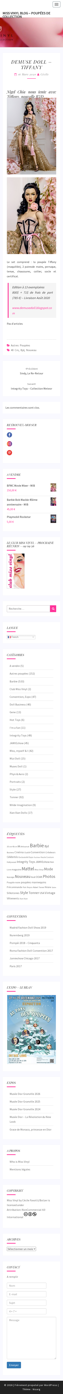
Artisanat (25, 846)
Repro (30, 887)
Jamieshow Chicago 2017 (25, 958)
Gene (13, 712)
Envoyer (14, 1365)
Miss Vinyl (39, 869)
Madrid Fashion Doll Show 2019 (28, 927)
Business (10, 852)
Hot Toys (15, 720)
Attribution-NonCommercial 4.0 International (26, 1213)
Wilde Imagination (21, 805)
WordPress (50, 1385)
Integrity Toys (18, 735)
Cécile (45, 74)
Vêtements (13, 898)
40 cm (15, 350)
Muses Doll (16, 766)
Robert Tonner (38, 887)
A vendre (15, 666)
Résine (48, 887)
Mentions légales (20, 1169)
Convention (38, 852)
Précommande (14, 887)
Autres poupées (20, 345)
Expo (31, 857)
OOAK (39, 877)
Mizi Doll (15, 758)
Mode (48, 869)
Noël (33, 877)
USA (42, 893)
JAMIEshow (16, 743)
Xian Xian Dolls (18, 812)
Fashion (37, 857)
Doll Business (18, 704)
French (14, 637)
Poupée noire (13, 882)
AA (19, 846)
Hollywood (11, 862)
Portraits (15, 781)
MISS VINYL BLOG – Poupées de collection (26, 14)
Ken (52, 862)
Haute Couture (47, 857)
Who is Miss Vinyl (20, 1161)
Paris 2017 (16, 966)
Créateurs (50, 852)
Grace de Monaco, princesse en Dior (30, 1129)
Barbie (14, 681)
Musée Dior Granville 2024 (25, 1109)
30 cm (9, 846)
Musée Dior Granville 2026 (25, 1094)
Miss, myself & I (19, 751)
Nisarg (36, 1389)
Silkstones (13, 893)
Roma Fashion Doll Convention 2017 (31, 950)
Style (13, 789)
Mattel (28, 869)
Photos (49, 876)
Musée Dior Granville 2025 (25, 1101)
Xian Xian (24, 898)
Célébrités (12, 857)
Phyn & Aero (17, 774)
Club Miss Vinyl (18, 689)
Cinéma (19, 852)
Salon (54, 887)
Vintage (50, 893)
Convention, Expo (20, 696)
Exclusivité (23, 857)
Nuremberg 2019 (20, 935)
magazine (16, 869)
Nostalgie (10, 877)
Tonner (14, 797)
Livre (9, 869)
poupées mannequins (33, 882)
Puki (24, 887)
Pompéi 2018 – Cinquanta (25, 943)
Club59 (27, 852)
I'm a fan (15, 727)
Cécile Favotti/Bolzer (35, 1200)
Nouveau (31, 350)
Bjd (22, 350)
